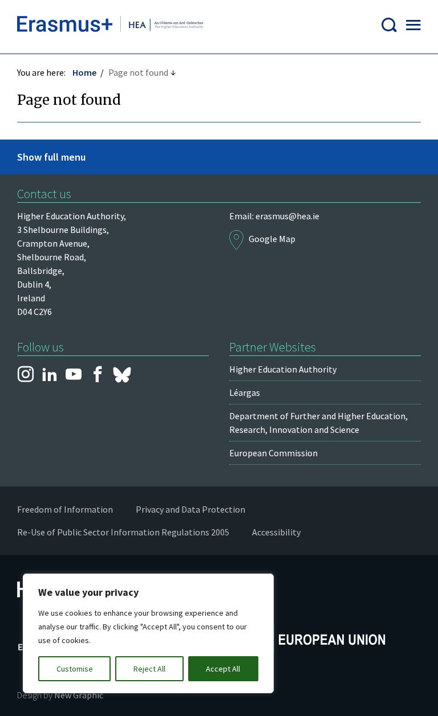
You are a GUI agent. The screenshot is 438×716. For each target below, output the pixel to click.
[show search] (389, 27)
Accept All (223, 669)
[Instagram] (25, 374)
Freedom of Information (65, 509)
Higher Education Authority (282, 369)
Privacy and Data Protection (190, 509)
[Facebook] (97, 374)
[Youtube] (73, 374)
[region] (148, 633)
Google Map (272, 238)
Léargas (244, 392)
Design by (60, 695)
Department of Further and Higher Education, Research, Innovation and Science (318, 422)
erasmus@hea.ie (287, 216)
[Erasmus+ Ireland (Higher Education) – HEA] (111, 27)
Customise (74, 669)
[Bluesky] (122, 375)
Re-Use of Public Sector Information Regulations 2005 (123, 532)
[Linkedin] (49, 374)
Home (84, 72)
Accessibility (276, 532)
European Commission (273, 453)
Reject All (149, 669)
